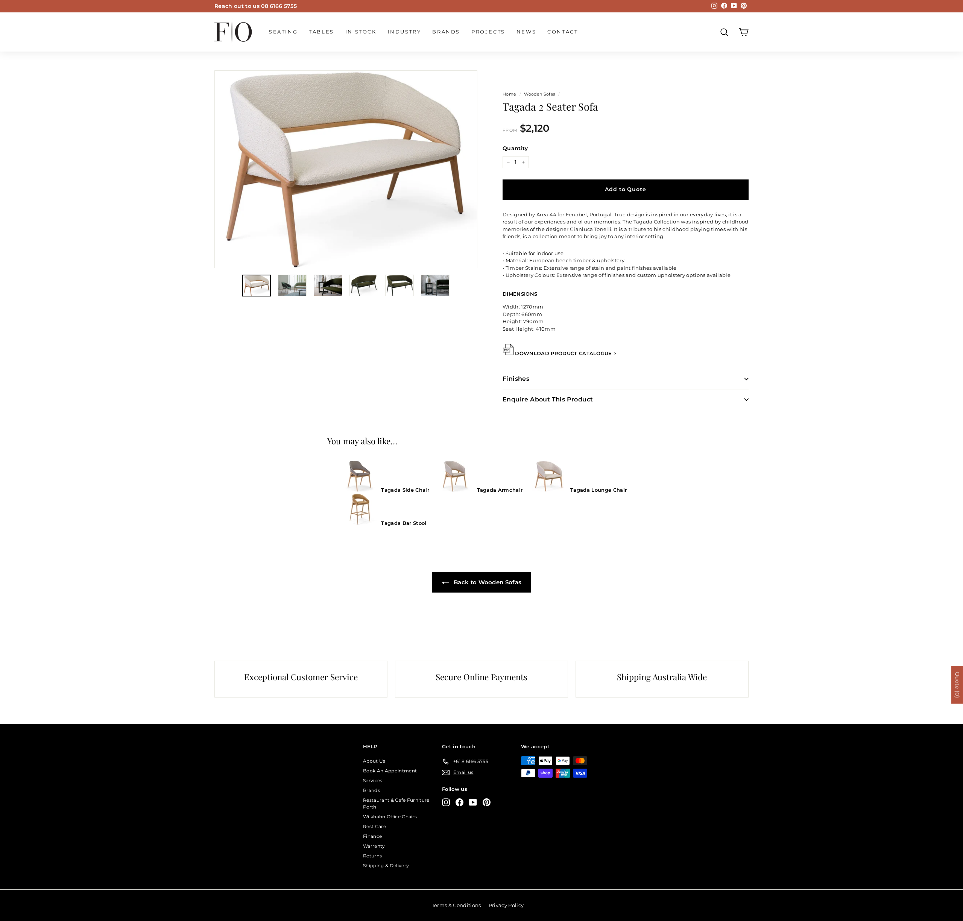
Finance (372, 836)
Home (509, 94)
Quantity (515, 148)
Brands (446, 32)
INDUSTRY (404, 32)
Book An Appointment (390, 771)
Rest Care (374, 826)
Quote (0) (957, 685)
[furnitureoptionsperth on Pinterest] (487, 802)
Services (373, 780)
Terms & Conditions (456, 905)
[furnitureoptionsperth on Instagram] (446, 802)
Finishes (516, 378)
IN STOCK (361, 32)
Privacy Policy (506, 905)
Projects (488, 32)
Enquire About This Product (548, 399)
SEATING (283, 32)
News (526, 32)
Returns (372, 856)
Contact (562, 32)
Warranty (374, 846)
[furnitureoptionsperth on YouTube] (473, 802)
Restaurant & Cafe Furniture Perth (396, 803)
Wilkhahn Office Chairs (390, 816)
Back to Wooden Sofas (487, 582)
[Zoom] (346, 169)
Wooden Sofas (539, 94)
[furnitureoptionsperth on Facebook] (459, 802)
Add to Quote (625, 189)
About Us (374, 761)
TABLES (321, 32)
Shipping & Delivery (386, 865)
